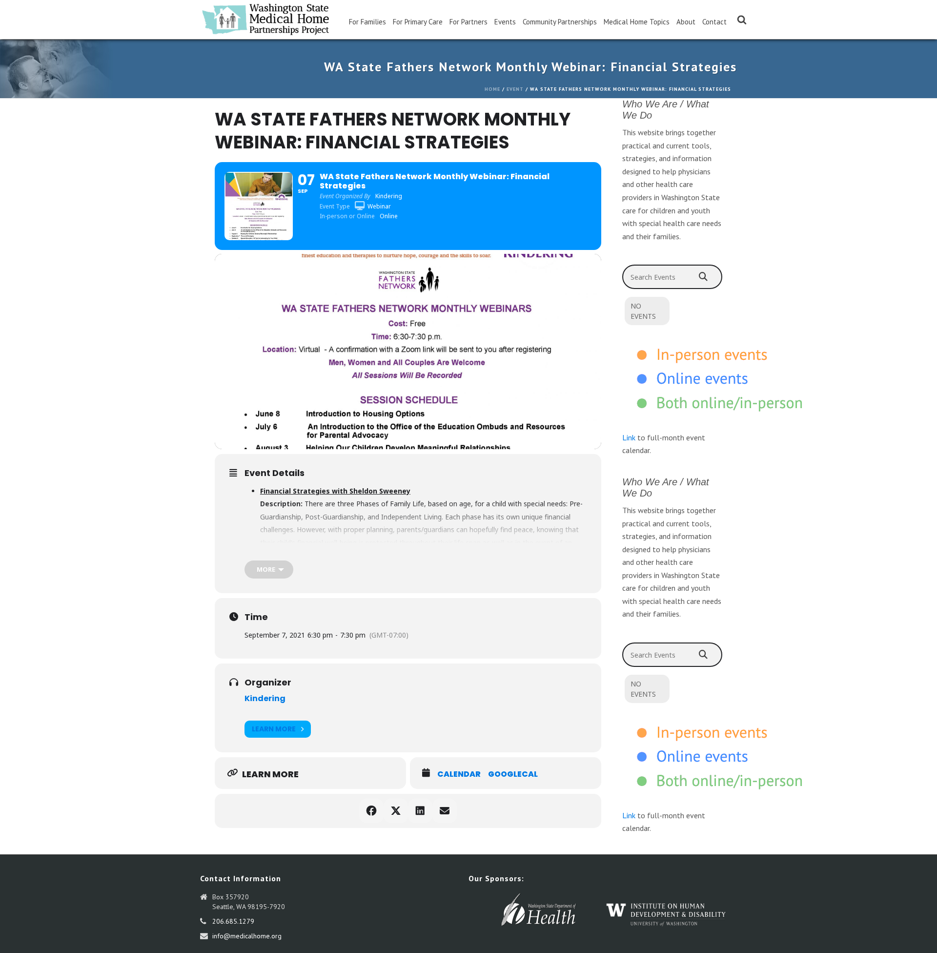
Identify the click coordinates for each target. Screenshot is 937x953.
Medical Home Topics (637, 21)
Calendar (459, 774)
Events (505, 21)
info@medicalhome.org (247, 936)
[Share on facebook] (371, 811)
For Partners (468, 21)
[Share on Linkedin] (420, 811)
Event (515, 89)
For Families (367, 21)
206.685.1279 (233, 921)
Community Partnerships (560, 21)
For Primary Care (418, 21)
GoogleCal (513, 774)
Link (628, 437)
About (685, 21)
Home (492, 89)
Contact (714, 21)
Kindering (264, 698)
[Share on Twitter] (396, 811)
